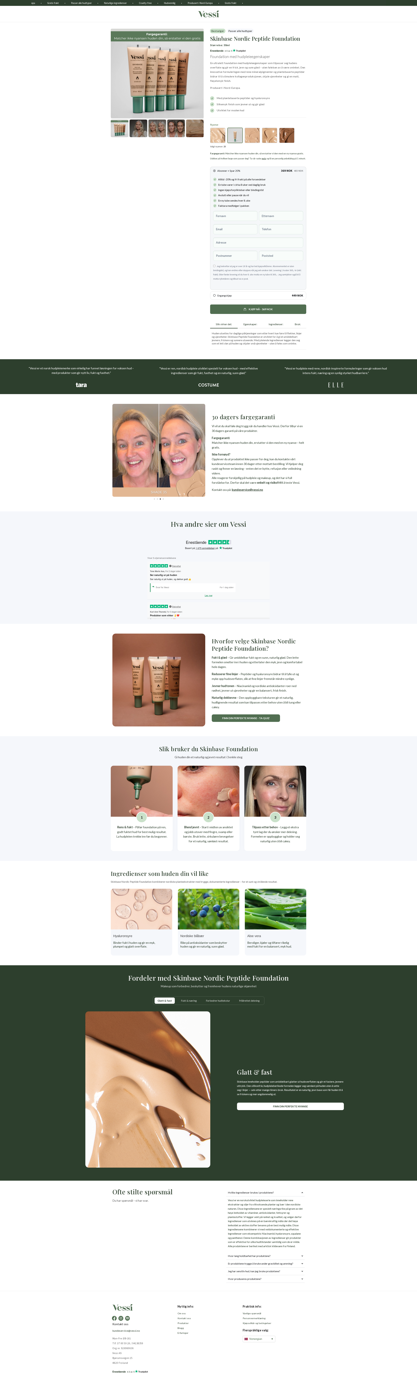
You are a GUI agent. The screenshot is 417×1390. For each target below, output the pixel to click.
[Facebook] (114, 1318)
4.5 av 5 (221, 50)
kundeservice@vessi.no (247, 490)
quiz (264, 158)
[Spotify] (127, 1318)
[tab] (224, 324)
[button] (258, 309)
